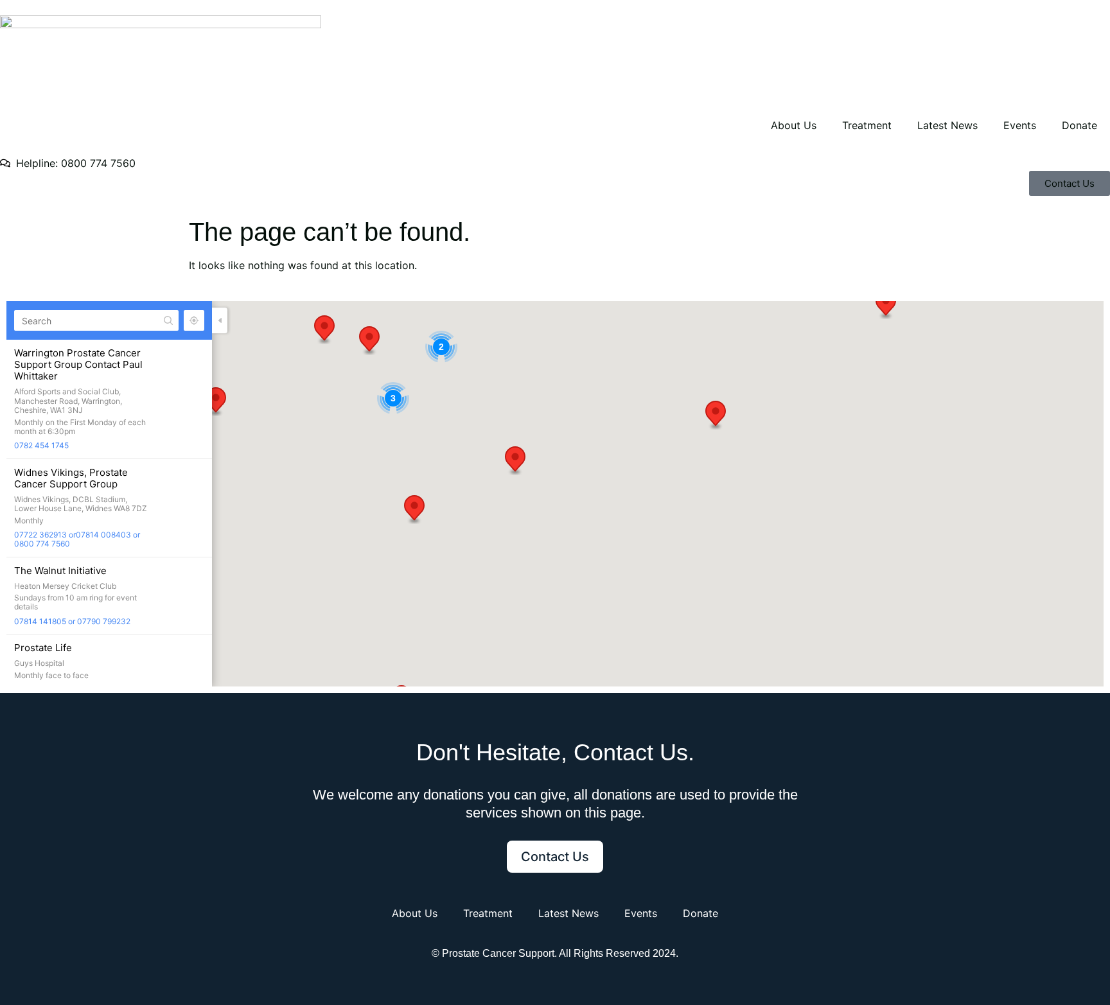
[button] (216, 401)
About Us (793, 125)
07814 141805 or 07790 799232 (72, 621)
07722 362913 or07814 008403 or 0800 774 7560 (77, 539)
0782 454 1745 (41, 445)
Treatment (867, 125)
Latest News (947, 125)
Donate (1079, 125)
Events (1019, 125)
